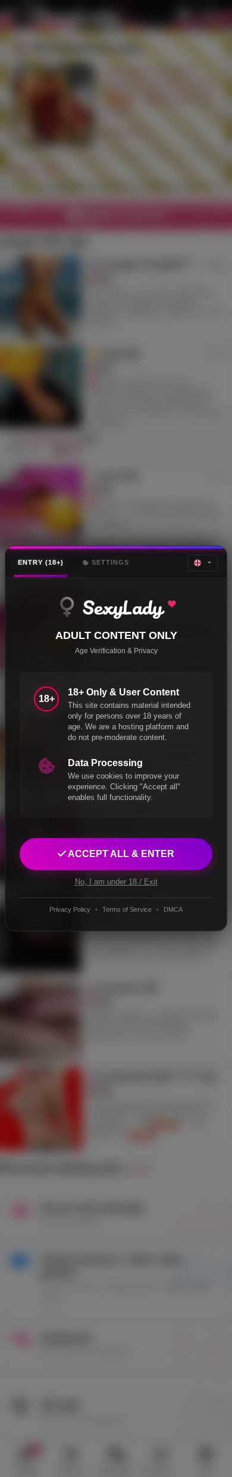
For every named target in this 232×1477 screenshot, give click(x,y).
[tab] (40, 562)
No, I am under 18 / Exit (116, 881)
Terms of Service (127, 909)
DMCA (173, 909)
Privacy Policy (69, 909)
